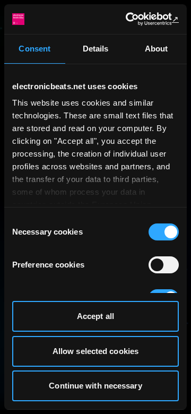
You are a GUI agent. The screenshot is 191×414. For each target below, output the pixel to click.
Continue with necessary (95, 385)
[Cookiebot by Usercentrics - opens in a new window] (135, 19)
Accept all (95, 316)
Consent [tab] (34, 48)
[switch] (164, 264)
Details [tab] (96, 48)
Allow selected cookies (95, 351)
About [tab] (156, 48)
